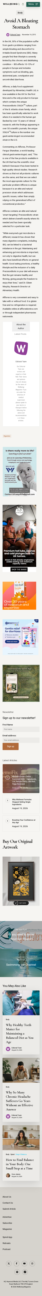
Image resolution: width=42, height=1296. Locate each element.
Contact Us (8, 1202)
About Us (7, 1196)
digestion (7, 436)
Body (20, 12)
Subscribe (7, 1223)
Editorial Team (15, 34)
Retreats (7, 1243)
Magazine (7, 1229)
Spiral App (7, 1237)
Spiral (12, 1154)
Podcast (6, 1249)
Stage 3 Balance (21, 1154)
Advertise (7, 1217)
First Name (8, 724)
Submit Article (9, 1209)
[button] (33, 4)
